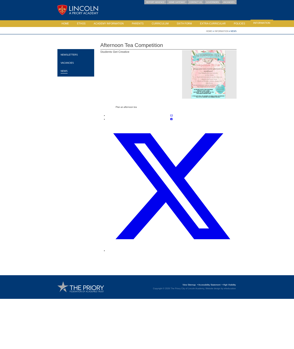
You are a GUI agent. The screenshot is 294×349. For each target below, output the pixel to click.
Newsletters (69, 54)
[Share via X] (171, 250)
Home (209, 31)
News (234, 31)
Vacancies (229, 2)
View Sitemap (189, 284)
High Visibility (229, 284)
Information (221, 31)
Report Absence (155, 2)
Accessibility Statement (209, 284)
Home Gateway (177, 2)
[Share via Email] (171, 115)
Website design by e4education (220, 288)
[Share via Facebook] (171, 119)
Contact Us (195, 2)
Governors (212, 2)
